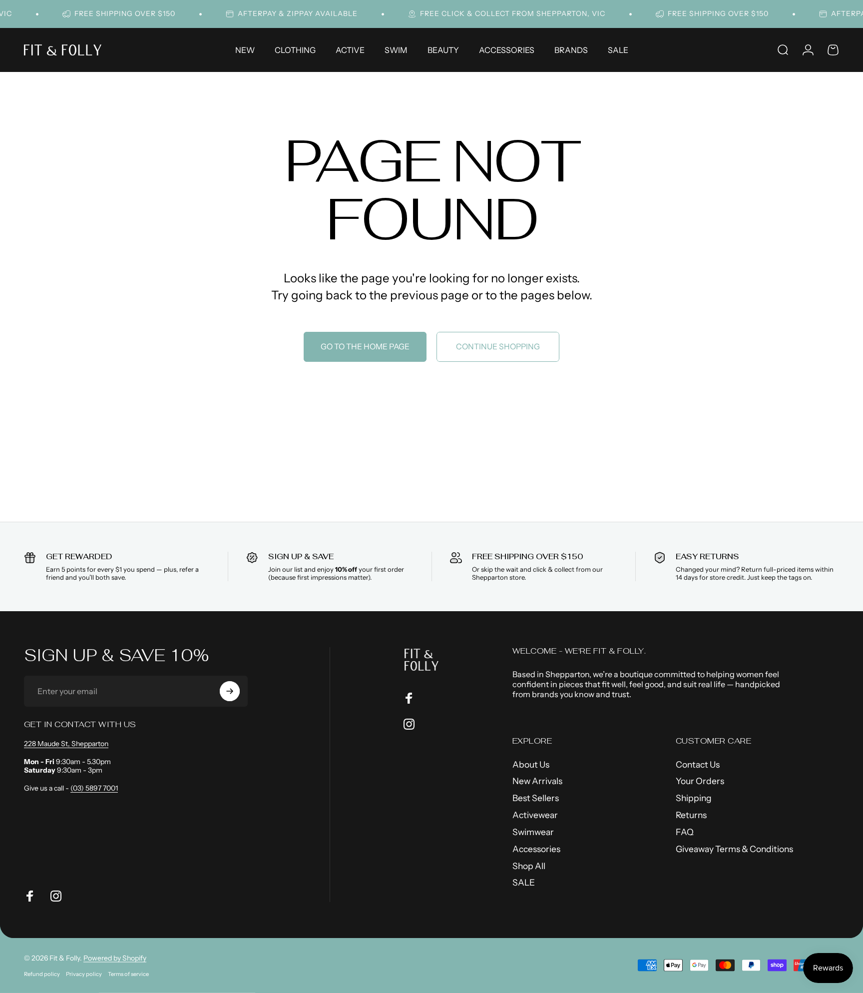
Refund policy (42, 974)
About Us (530, 764)
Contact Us (698, 764)
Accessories (536, 849)
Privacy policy (84, 974)
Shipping (694, 798)
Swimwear (533, 832)
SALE (523, 882)
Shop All (528, 866)
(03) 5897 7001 (94, 788)
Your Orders (700, 781)
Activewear (535, 815)
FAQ (685, 832)
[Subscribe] (230, 691)
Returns (691, 815)
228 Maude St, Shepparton (66, 743)
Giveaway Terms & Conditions (734, 849)
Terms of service (128, 974)
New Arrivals (537, 781)
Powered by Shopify (114, 958)
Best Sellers (535, 798)
